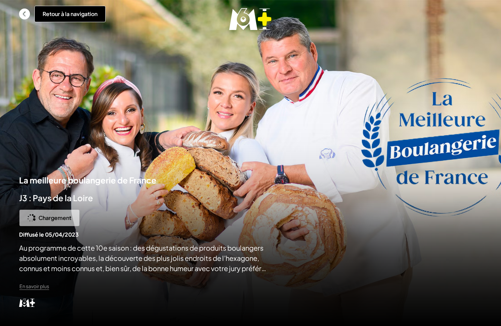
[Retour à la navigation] (24, 14)
